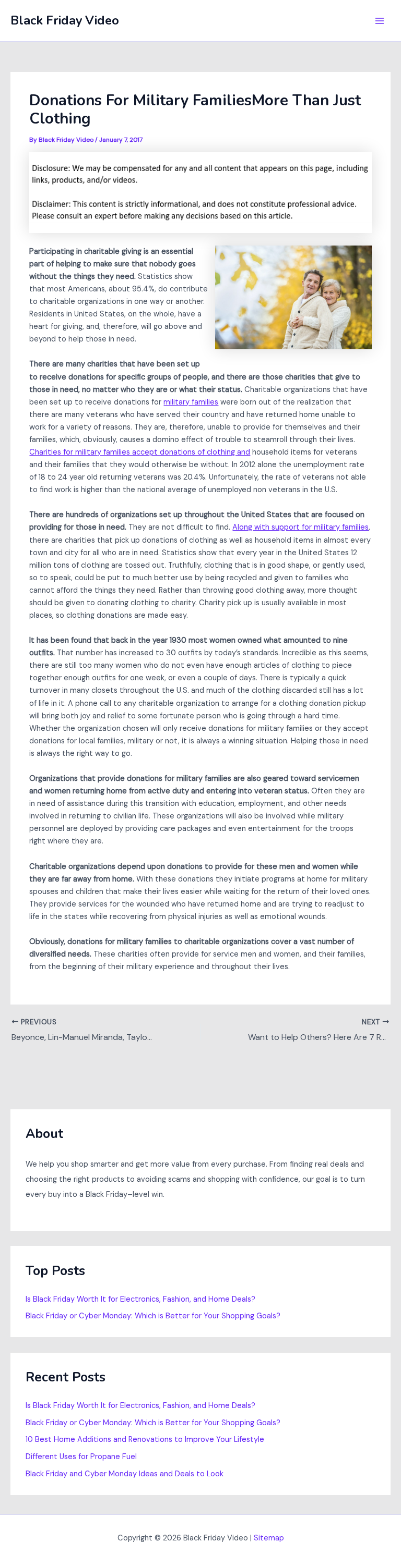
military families (190, 402)
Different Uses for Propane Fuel (81, 1457)
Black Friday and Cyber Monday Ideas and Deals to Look (124, 1474)
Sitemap (269, 1538)
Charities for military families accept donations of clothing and (139, 452)
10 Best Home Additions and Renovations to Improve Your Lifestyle (145, 1439)
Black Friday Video (64, 20)
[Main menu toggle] (380, 21)
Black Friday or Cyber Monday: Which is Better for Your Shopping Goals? (153, 1316)
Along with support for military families (300, 527)
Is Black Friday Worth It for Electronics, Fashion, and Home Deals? (140, 1299)
